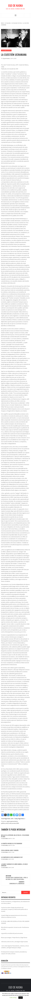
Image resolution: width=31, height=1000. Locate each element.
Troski (10, 823)
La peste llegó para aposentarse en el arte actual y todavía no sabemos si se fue (14, 916)
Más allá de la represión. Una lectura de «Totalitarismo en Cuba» (15, 836)
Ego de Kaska (15, 5)
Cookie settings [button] (13, 997)
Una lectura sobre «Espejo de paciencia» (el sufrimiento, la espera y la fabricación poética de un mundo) (14, 909)
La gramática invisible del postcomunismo (11, 843)
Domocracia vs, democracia (17, 882)
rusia (6, 823)
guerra (8, 821)
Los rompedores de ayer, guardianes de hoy (12, 857)
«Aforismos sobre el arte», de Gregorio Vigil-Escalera (14, 941)
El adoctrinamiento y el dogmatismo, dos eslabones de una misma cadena (15, 902)
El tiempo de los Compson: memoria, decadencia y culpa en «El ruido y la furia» (14, 953)
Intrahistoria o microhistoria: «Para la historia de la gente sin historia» (17, 877)
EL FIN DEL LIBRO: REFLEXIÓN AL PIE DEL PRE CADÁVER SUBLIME (15, 922)
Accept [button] (20, 997)
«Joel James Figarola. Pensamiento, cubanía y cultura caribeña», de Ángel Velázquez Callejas (15, 947)
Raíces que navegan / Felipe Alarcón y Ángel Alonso (14, 937)
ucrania (14, 823)
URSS (17, 823)
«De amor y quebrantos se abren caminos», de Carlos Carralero (14, 865)
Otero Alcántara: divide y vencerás (9, 850)
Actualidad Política (6, 50)
